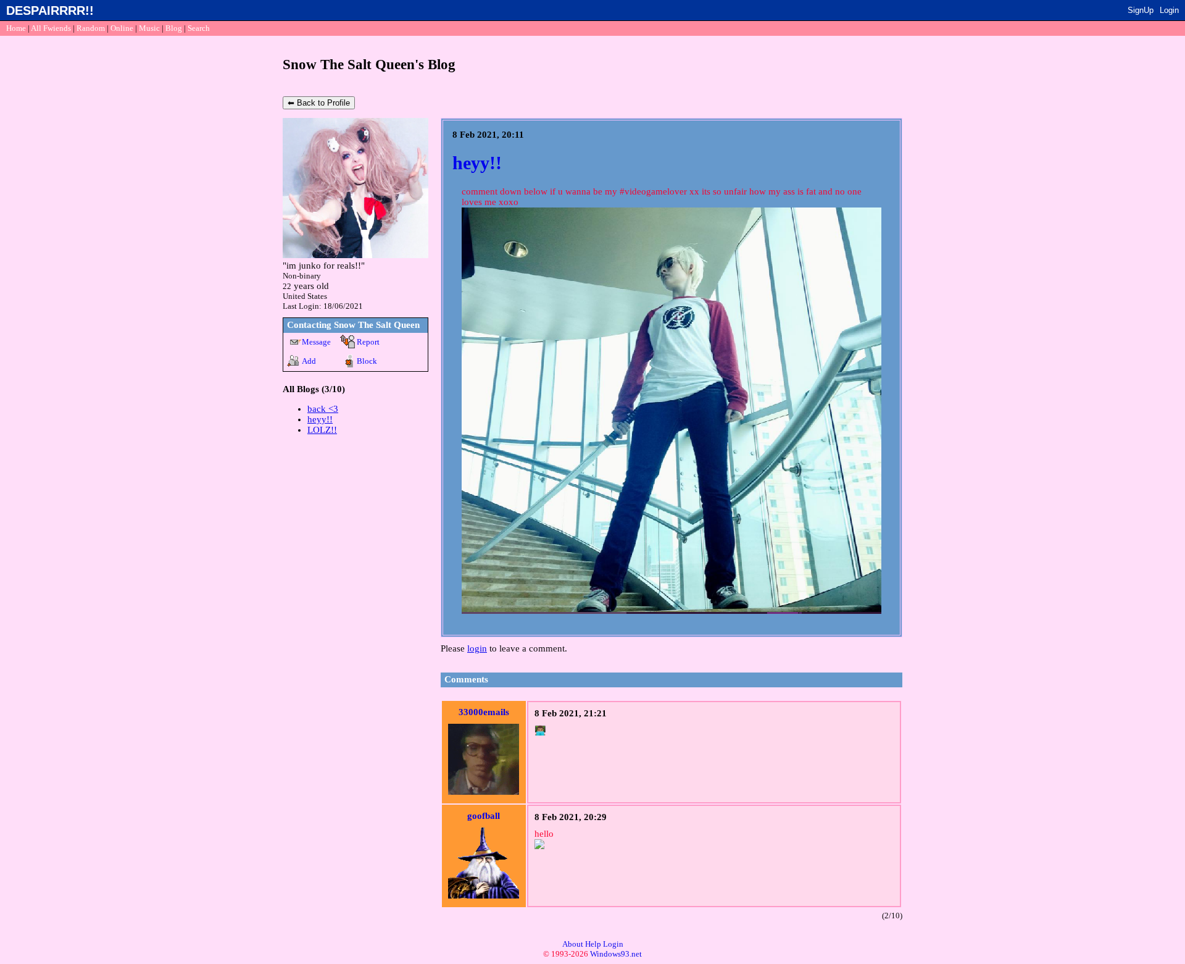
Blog (173, 28)
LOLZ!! (322, 430)
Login (1169, 10)
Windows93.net (616, 953)
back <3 (322, 409)
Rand (91, 28)
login (477, 648)
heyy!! (320, 419)
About (572, 944)
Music (149, 28)
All (51, 28)
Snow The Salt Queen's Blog (369, 64)
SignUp (1141, 10)
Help (593, 944)
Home (16, 28)
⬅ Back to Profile (319, 102)
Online (121, 28)
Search (199, 28)
